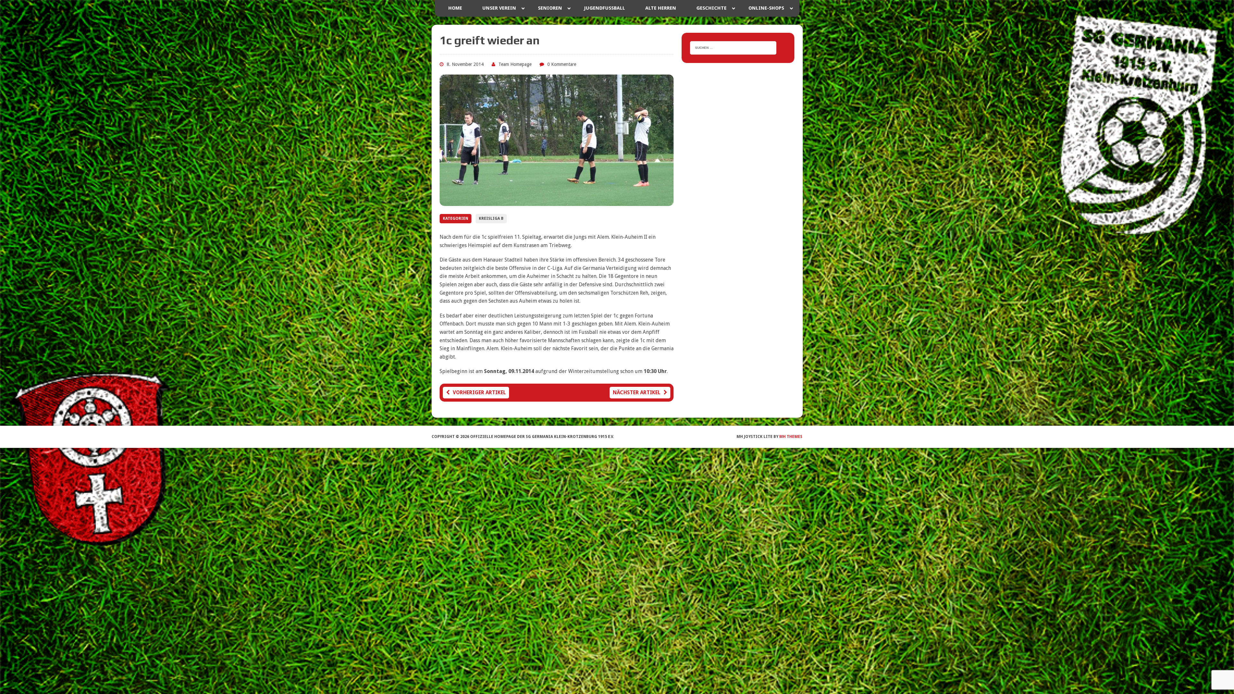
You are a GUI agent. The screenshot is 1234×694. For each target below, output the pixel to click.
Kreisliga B (491, 218)
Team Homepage (515, 64)
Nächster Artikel (636, 392)
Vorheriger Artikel (479, 392)
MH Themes (790, 436)
